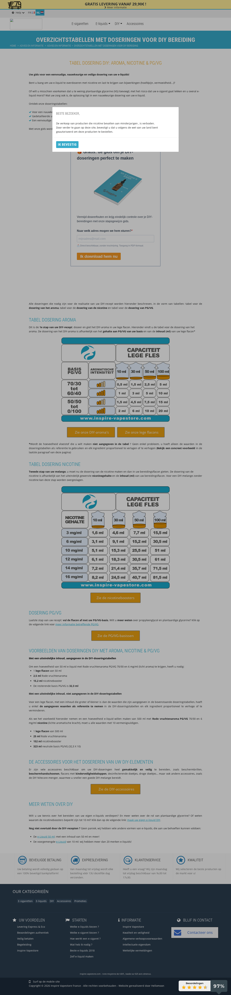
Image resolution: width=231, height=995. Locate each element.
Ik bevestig (67, 144)
